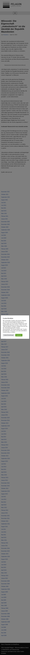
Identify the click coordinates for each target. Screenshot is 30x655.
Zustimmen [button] (18, 335)
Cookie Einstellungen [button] (9, 335)
